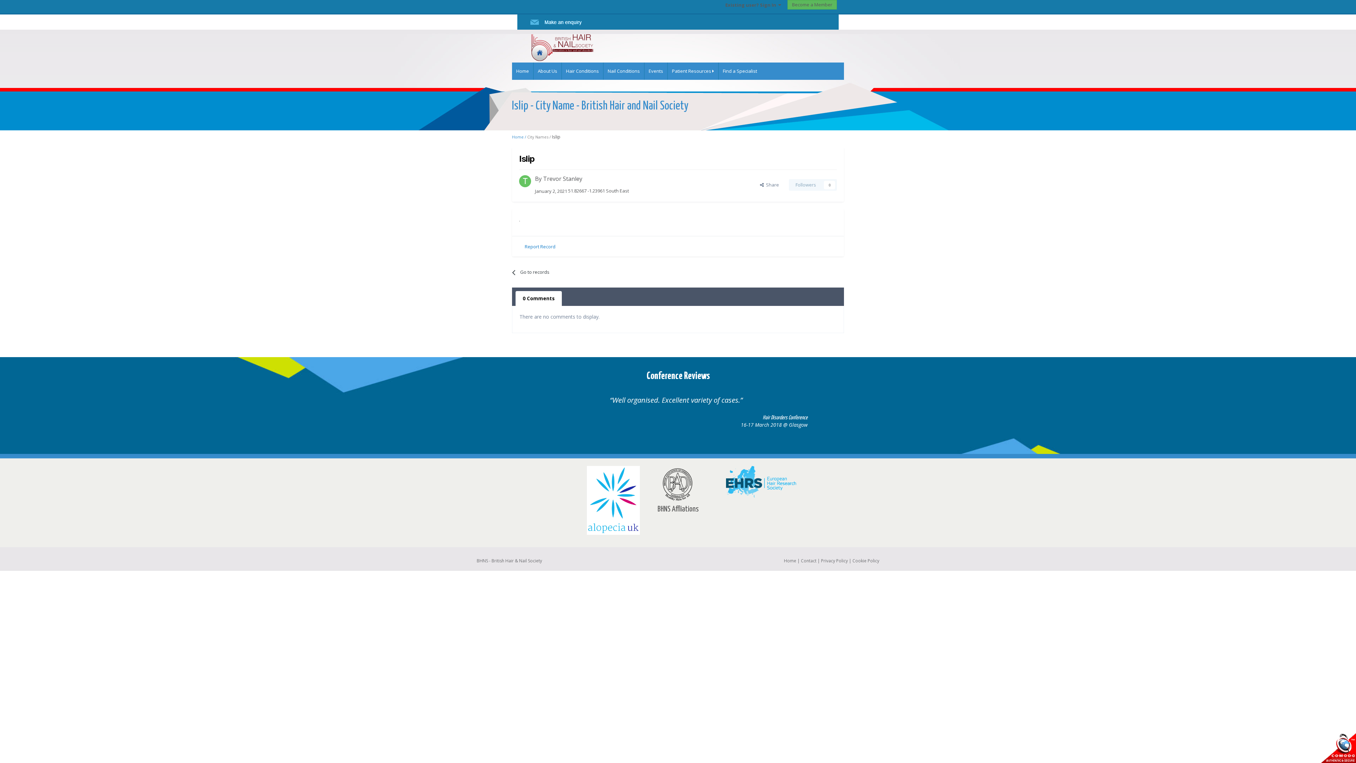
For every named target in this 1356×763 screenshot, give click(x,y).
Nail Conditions (624, 71)
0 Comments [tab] (539, 298)
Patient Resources (692, 71)
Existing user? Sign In (751, 5)
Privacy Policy (834, 561)
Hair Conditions (582, 71)
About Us (547, 71)
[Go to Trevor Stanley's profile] (525, 181)
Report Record (540, 246)
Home (522, 71)
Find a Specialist (740, 71)
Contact (808, 561)
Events (656, 71)
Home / (519, 137)
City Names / (539, 137)
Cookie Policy (865, 561)
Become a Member (812, 4)
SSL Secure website (1338, 748)
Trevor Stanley (562, 179)
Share (771, 185)
